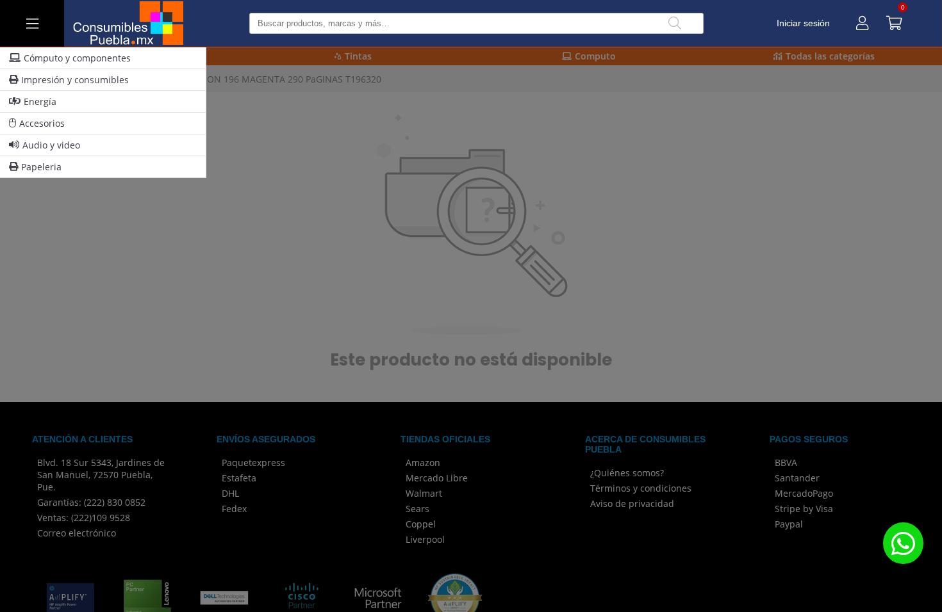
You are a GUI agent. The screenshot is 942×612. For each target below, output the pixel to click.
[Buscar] (674, 23)
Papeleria (41, 167)
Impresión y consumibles (75, 80)
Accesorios (42, 123)
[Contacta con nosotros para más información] (903, 543)
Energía (40, 101)
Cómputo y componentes (77, 58)
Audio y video (51, 145)
